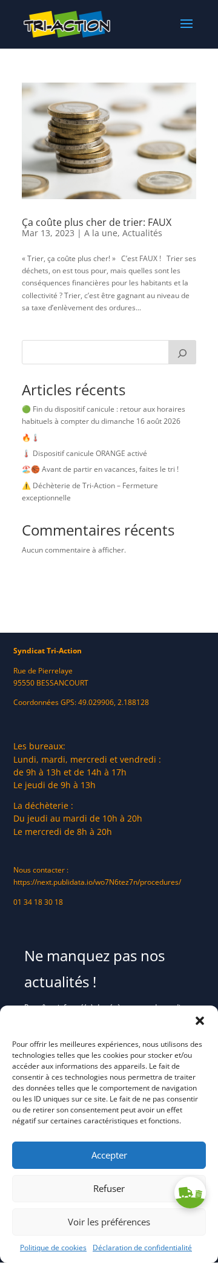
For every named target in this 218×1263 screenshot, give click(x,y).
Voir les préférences (109, 1222)
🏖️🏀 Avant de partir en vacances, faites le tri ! (100, 469)
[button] (200, 1021)
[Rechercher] (182, 352)
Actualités (142, 233)
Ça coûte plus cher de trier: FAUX (96, 222)
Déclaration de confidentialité (142, 1247)
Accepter (109, 1155)
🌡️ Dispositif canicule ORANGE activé (84, 453)
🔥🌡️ (31, 437)
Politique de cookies (53, 1247)
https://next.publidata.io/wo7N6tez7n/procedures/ (97, 882)
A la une (100, 233)
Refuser (109, 1188)
